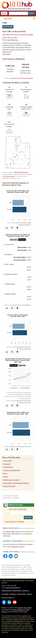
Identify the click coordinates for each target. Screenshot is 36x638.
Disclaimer (13, 594)
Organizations (8, 467)
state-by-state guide (12, 531)
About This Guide (9, 486)
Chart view (13, 239)
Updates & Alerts (6, 590)
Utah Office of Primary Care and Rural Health (17, 34)
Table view (22, 239)
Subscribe (28, 517)
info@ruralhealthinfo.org (13, 587)
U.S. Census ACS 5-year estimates (20, 305)
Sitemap (29, 594)
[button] (5, 556)
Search (31, 13)
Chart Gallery (7, 461)
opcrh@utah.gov (12, 40)
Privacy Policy (21, 594)
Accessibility (5, 594)
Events (5, 477)
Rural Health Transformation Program (16, 483)
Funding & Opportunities (11, 470)
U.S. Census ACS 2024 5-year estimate (21, 78)
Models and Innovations (11, 480)
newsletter (22, 509)
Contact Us (25, 590)
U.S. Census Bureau (8, 176)
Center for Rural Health (24, 607)
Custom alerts (9, 521)
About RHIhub (17, 590)
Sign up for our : (18, 509)
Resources (7, 464)
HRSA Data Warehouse (21, 172)
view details (6, 54)
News (5, 473)
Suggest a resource (17, 546)
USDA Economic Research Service (20, 446)
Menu (4, 13)
